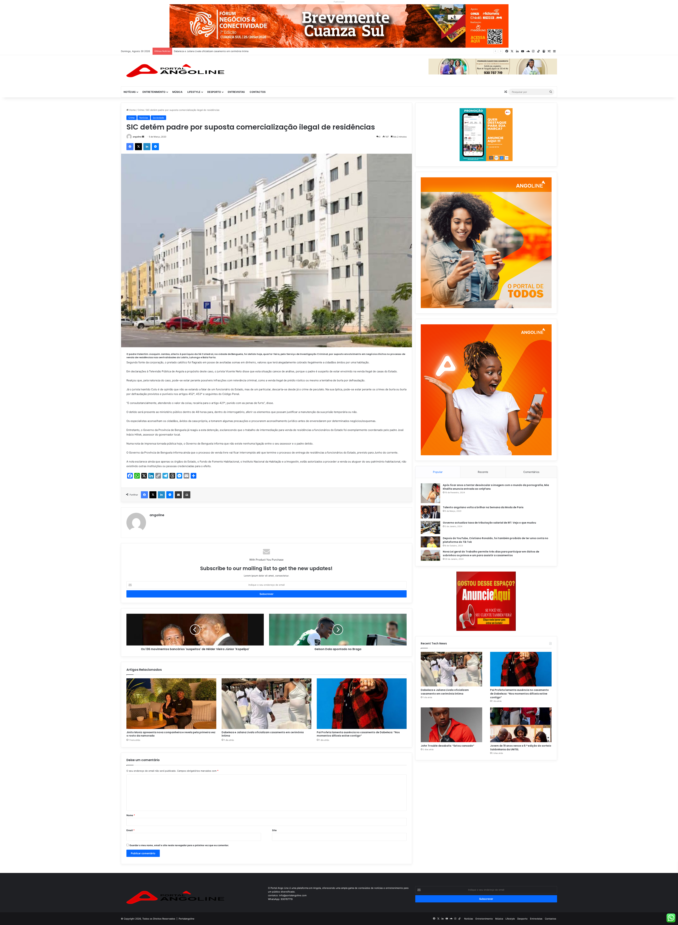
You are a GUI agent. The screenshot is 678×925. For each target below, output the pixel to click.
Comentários (531, 472)
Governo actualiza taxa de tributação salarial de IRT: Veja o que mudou (489, 522)
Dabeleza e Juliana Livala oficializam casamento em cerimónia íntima (263, 734)
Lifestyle (193, 91)
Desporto (214, 91)
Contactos (258, 91)
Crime (141, 110)
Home (132, 110)
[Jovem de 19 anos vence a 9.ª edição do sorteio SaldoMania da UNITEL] (521, 724)
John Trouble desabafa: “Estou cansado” (447, 745)
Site (274, 830)
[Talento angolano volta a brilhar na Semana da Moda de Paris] (430, 512)
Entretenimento (153, 91)
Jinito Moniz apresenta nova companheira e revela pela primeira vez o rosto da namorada (170, 734)
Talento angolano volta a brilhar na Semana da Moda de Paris (483, 507)
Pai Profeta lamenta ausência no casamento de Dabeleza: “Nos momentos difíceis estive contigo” (227, 51)
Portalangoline (186, 918)
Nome (130, 815)
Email (130, 830)
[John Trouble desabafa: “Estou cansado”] (451, 724)
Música (177, 91)
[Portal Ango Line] (174, 70)
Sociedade (158, 117)
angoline (137, 136)
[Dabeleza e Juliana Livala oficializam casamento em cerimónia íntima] (266, 703)
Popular (438, 472)
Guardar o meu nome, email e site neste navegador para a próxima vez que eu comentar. (179, 845)
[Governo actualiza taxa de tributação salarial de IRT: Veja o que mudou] (430, 527)
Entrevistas (236, 91)
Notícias (130, 91)
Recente (483, 472)
